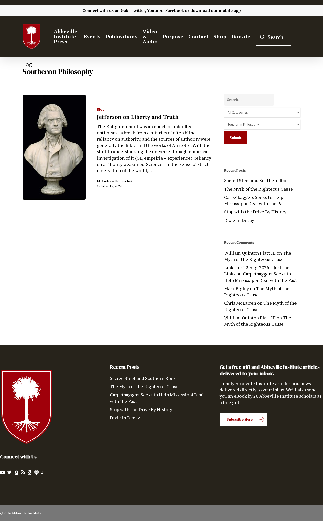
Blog (101, 109)
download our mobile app (215, 10)
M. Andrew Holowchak (115, 181)
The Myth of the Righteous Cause (258, 189)
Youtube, (155, 10)
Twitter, (138, 10)
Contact (198, 36)
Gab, (125, 10)
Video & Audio (150, 36)
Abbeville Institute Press (65, 36)
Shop (219, 36)
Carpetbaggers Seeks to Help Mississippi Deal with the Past (255, 200)
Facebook (174, 10)
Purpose (173, 36)
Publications (122, 36)
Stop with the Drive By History (255, 212)
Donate (240, 36)
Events (92, 36)
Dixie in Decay (239, 220)
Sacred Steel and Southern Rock (257, 180)
